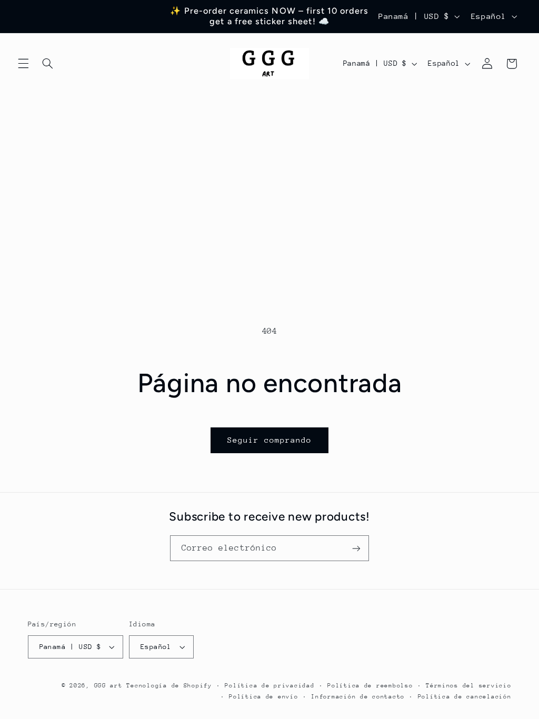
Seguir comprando (269, 439)
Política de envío (263, 696)
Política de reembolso (370, 685)
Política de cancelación (465, 696)
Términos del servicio (468, 685)
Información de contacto (358, 696)
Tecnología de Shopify (169, 685)
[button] (23, 64)
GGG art (108, 685)
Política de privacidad (269, 685)
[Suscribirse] (356, 548)
